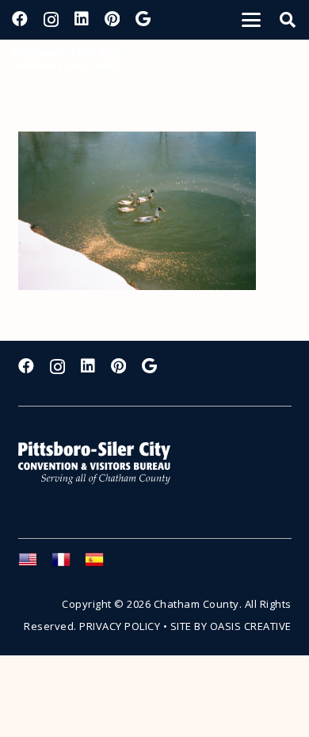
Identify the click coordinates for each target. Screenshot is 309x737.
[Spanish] (101, 564)
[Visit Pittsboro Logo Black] (67, 63)
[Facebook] (20, 19)
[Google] (143, 19)
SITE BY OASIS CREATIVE (231, 626)
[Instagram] (51, 20)
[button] (251, 19)
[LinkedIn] (81, 19)
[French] (68, 564)
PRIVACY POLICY (119, 626)
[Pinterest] (112, 19)
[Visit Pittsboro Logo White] (101, 463)
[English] (35, 564)
